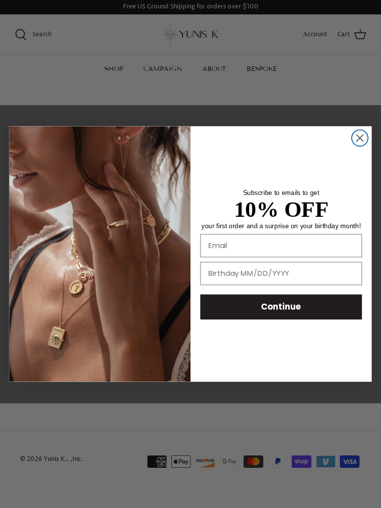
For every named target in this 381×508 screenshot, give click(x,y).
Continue (281, 306)
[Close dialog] (360, 138)
